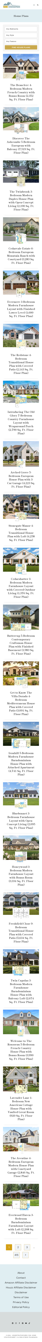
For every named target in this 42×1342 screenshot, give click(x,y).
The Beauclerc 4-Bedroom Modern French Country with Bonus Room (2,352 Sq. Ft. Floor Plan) (21, 92)
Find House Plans (21, 47)
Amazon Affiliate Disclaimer (21, 1282)
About (21, 1272)
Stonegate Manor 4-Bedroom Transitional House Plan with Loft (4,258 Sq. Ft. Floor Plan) (21, 533)
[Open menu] (34, 5)
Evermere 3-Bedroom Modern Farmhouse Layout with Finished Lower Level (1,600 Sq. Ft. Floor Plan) (21, 309)
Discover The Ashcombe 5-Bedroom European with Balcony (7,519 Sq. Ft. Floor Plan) (21, 145)
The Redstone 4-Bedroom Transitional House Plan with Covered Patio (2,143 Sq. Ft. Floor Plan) (21, 364)
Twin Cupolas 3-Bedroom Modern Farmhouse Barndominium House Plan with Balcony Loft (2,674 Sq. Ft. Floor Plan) (21, 991)
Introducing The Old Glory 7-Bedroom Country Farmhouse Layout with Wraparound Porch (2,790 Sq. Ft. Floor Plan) (21, 422)
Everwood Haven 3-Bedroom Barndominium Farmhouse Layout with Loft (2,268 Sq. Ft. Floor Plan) (21, 1224)
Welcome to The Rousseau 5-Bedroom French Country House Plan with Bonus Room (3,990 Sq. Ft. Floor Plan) (21, 1050)
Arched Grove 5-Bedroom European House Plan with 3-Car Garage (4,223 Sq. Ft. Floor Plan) (21, 479)
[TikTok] (29, 1323)
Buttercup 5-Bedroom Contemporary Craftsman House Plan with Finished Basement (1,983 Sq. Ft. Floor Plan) (21, 644)
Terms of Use (21, 1297)
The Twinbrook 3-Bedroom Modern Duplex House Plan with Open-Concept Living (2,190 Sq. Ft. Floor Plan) (21, 200)
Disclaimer (21, 1292)
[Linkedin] (12, 1323)
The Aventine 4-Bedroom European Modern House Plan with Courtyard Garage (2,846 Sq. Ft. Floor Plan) (21, 1167)
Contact (21, 1277)
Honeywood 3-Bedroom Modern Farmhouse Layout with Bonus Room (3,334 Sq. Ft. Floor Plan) (21, 875)
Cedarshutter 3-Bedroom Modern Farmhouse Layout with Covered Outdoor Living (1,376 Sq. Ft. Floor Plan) (21, 588)
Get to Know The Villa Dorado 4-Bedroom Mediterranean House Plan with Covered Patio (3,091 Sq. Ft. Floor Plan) (21, 703)
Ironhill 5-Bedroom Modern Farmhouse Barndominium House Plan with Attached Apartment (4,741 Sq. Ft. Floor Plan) (21, 763)
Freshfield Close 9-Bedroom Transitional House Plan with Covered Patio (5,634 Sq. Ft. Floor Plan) (21, 932)
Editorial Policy (21, 1307)
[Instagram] (16, 1323)
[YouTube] (26, 1323)
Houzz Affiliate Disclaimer (21, 1287)
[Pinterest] (22, 1323)
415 (16, 1255)
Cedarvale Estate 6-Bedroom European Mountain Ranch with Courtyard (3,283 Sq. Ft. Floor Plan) (21, 255)
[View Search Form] (37, 5)
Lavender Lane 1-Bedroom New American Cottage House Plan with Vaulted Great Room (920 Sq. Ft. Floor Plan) (21, 1108)
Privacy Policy (21, 1302)
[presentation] (21, 67)
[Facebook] (19, 1323)
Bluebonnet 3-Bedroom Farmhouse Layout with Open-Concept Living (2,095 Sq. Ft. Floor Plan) (21, 820)
